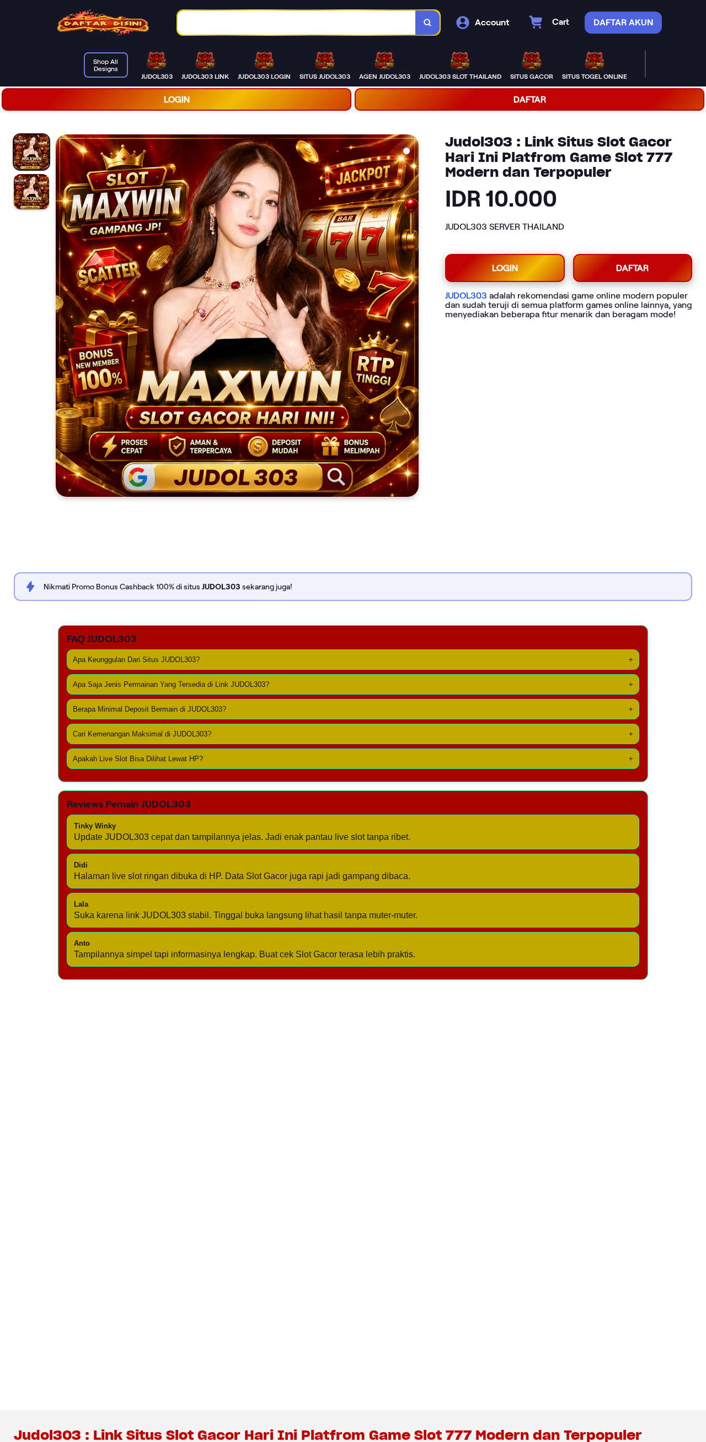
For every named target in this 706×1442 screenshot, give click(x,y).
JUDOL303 (466, 295)
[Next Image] (410, 317)
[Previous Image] (64, 317)
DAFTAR (530, 99)
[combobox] (297, 22)
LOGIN (177, 99)
